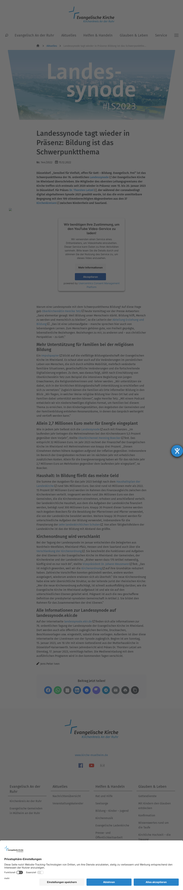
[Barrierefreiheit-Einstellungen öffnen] (177, 451)
